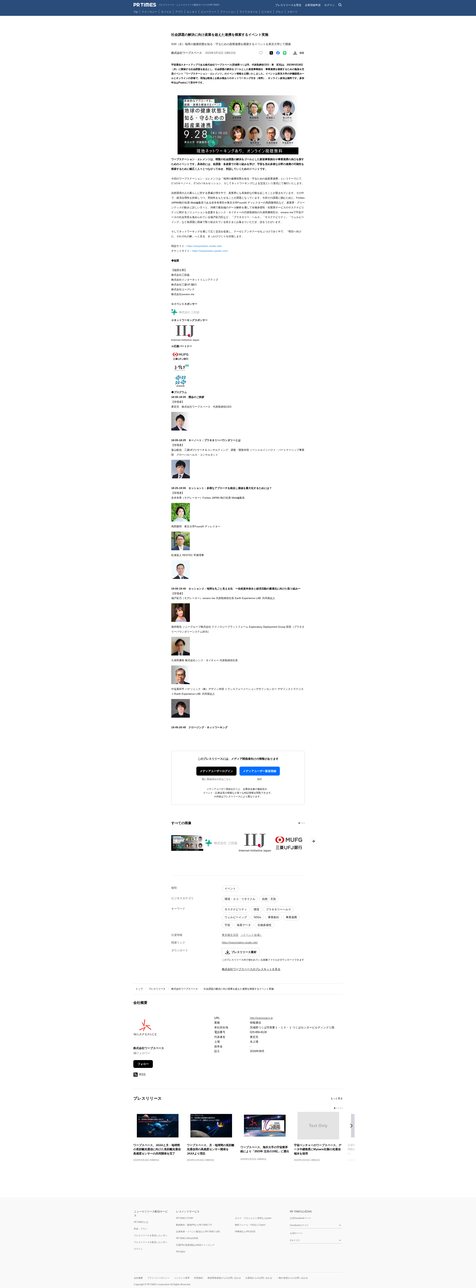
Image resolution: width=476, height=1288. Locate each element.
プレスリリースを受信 (288, 5)
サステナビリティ (236, 909)
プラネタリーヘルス (278, 909)
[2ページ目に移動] (300, 823)
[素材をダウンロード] (295, 53)
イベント (230, 888)
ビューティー (208, 11)
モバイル (166, 11)
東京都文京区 (230, 934)
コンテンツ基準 (182, 1277)
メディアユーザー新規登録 (259, 771)
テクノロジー (149, 11)
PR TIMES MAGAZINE (187, 1238)
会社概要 (138, 1277)
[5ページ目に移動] (342, 1108)
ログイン (329, 5)
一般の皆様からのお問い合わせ (292, 1277)
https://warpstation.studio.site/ (204, 245)
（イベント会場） (251, 934)
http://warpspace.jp (261, 1017)
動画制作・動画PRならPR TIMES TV (194, 1224)
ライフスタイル (248, 11)
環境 (256, 909)
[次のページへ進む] (313, 841)
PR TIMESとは (141, 1222)
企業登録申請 (313, 5)
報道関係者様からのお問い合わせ (224, 1277)
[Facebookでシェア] (278, 53)
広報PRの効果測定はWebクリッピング (195, 1244)
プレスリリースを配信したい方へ (150, 1242)
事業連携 (291, 917)
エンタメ (192, 11)
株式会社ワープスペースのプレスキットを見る (251, 969)
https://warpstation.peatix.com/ (210, 250)
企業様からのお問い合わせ (258, 1277)
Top (136, 11)
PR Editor (180, 1251)
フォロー (143, 1063)
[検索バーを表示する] (340, 4)
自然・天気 (269, 899)
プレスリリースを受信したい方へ (150, 1235)
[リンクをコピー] (302, 53)
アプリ (179, 11)
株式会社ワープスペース (184, 988)
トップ (139, 988)
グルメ (279, 11)
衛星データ (244, 925)
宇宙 (227, 925)
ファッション (228, 11)
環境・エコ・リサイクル (240, 899)
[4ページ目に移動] (304, 823)
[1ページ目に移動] (299, 823)
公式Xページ (296, 1233)
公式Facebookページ (300, 1218)
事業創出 (273, 917)
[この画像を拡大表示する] (187, 843)
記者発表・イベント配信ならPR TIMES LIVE (198, 1231)
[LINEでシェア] (285, 53)
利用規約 (198, 1277)
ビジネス (266, 11)
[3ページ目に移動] (302, 823)
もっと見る (337, 1098)
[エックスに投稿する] (271, 53)
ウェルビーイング (236, 917)
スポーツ (292, 11)
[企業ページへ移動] (145, 1028)
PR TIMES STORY (184, 1218)
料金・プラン (140, 1228)
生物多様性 (264, 925)
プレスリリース (157, 988)
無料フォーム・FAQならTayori (250, 1224)
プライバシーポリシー (158, 1277)
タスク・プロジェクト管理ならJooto (253, 1218)
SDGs (257, 917)
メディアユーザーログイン (216, 771)
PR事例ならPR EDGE (245, 1231)
